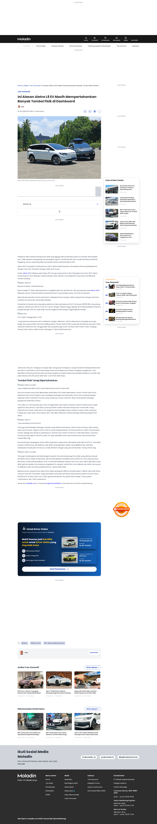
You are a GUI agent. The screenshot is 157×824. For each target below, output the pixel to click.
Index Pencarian (70, 798)
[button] (85, 111)
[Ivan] (21, 652)
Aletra (25, 643)
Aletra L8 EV (95, 290)
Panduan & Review (57, 46)
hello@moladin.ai (120, 783)
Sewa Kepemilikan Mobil (96, 791)
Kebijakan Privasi (94, 783)
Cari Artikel (26, 46)
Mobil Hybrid (69, 787)
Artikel (26, 86)
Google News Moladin (53, 483)
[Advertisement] (78, 18)
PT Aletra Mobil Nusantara (55, 643)
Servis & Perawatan (76, 46)
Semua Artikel (40, 46)
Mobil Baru (68, 779)
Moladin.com (31, 483)
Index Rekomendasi (72, 795)
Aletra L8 (26, 273)
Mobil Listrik (69, 791)
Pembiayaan (50, 787)
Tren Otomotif (121, 46)
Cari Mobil (49, 783)
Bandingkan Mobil (71, 783)
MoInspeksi (50, 791)
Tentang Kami (93, 779)
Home (20, 86)
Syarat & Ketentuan (95, 787)
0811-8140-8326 (119, 803)
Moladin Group (31, 780)
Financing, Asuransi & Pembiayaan (99, 46)
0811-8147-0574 (119, 812)
